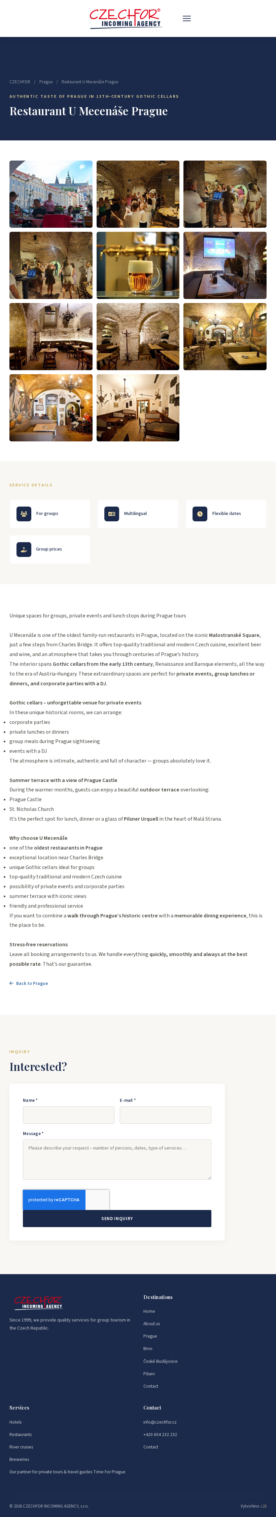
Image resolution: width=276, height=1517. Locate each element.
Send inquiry (117, 1218)
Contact (150, 1386)
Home (149, 1311)
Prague (46, 82)
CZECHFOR (19, 82)
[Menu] (187, 18)
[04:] (51, 265)
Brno (147, 1348)
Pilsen (149, 1374)
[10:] (225, 336)
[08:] (51, 336)
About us (151, 1323)
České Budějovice (160, 1361)
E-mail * (128, 1100)
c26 (264, 1506)
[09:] (138, 336)
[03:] (225, 194)
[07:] (225, 265)
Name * (30, 1100)
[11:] (51, 407)
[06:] (138, 265)
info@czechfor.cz (160, 1422)
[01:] (51, 194)
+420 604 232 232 (160, 1434)
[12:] (138, 407)
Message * (33, 1134)
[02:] (138, 194)
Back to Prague (32, 983)
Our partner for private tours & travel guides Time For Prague (67, 1472)
